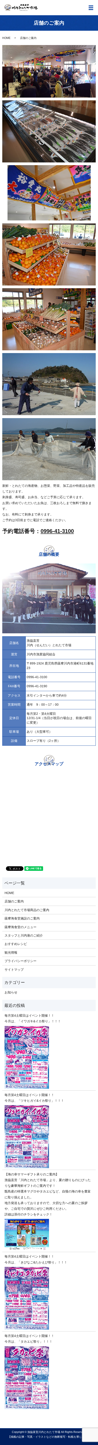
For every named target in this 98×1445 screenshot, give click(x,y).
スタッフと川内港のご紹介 (24, 935)
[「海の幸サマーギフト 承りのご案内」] (49, 1234)
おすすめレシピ (16, 944)
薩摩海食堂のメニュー (20, 927)
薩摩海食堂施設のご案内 (22, 918)
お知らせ (11, 992)
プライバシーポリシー (20, 961)
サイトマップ (14, 969)
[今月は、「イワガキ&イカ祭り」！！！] (49, 1057)
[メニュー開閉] (91, 7)
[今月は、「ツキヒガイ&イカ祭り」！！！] (49, 1136)
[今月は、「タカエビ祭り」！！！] (49, 1377)
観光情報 (11, 952)
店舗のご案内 (14, 901)
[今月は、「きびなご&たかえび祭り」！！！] (49, 1298)
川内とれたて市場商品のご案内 (27, 910)
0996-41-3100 (57, 531)
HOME (6, 38)
